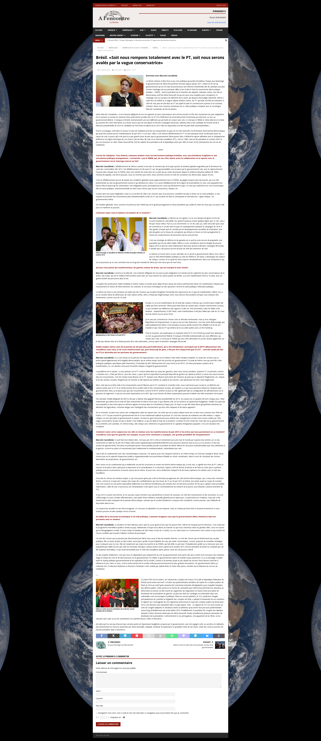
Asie (142, 30)
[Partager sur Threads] (219, 636)
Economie (192, 30)
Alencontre (118, 70)
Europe (205, 30)
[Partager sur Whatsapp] (172, 636)
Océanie (134, 35)
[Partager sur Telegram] (195, 636)
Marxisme (100, 35)
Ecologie (178, 30)
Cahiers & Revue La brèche (104, 5)
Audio (153, 30)
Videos (174, 35)
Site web (99, 705)
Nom (98, 691)
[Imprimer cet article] (160, 636)
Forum (219, 30)
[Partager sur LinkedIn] (125, 636)
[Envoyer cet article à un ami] (148, 636)
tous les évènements (216, 22)
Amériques (127, 30)
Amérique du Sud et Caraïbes (135, 48)
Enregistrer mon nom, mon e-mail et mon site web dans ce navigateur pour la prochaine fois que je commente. (143, 713)
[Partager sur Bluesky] (207, 636)
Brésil (129, 70)
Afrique (111, 30)
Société (149, 35)
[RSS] (226, 40)
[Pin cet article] (137, 636)
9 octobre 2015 (104, 70)
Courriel (99, 698)
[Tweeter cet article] (113, 636)
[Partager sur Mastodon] (184, 636)
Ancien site (150, 5)
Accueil (99, 30)
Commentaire (101, 672)
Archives (124, 5)
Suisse (163, 35)
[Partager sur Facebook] (102, 636)
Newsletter (137, 5)
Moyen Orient (116, 35)
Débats (165, 30)
